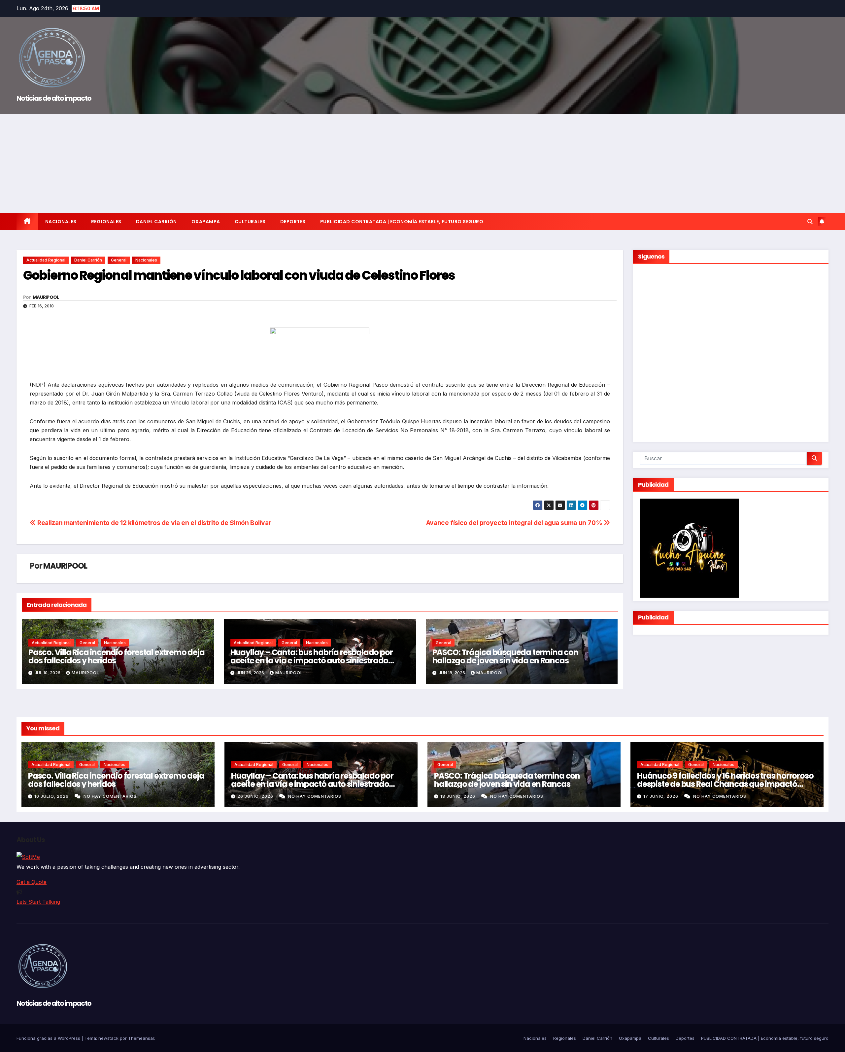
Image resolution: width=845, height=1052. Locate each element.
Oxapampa (205, 221)
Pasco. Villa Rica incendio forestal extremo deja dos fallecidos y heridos (116, 656)
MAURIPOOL (46, 297)
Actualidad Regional (45, 260)
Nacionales (61, 221)
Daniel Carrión (156, 221)
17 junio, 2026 (661, 796)
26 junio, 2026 (256, 796)
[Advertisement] (422, 163)
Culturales (250, 221)
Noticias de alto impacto (54, 98)
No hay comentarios (110, 796)
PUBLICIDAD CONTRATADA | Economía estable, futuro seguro (402, 221)
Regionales (106, 221)
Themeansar (141, 1038)
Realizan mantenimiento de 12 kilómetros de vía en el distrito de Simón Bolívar (153, 523)
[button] (810, 221)
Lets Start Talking (38, 901)
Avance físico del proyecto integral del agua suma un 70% (515, 523)
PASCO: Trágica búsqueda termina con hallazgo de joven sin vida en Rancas (505, 656)
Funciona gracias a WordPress (49, 1038)
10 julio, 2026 (52, 796)
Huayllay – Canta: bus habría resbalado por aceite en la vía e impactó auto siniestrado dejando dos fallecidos (311, 660)
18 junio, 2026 (458, 796)
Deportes (293, 221)
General (118, 260)
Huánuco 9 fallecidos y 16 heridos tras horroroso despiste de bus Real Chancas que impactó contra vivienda (725, 784)
